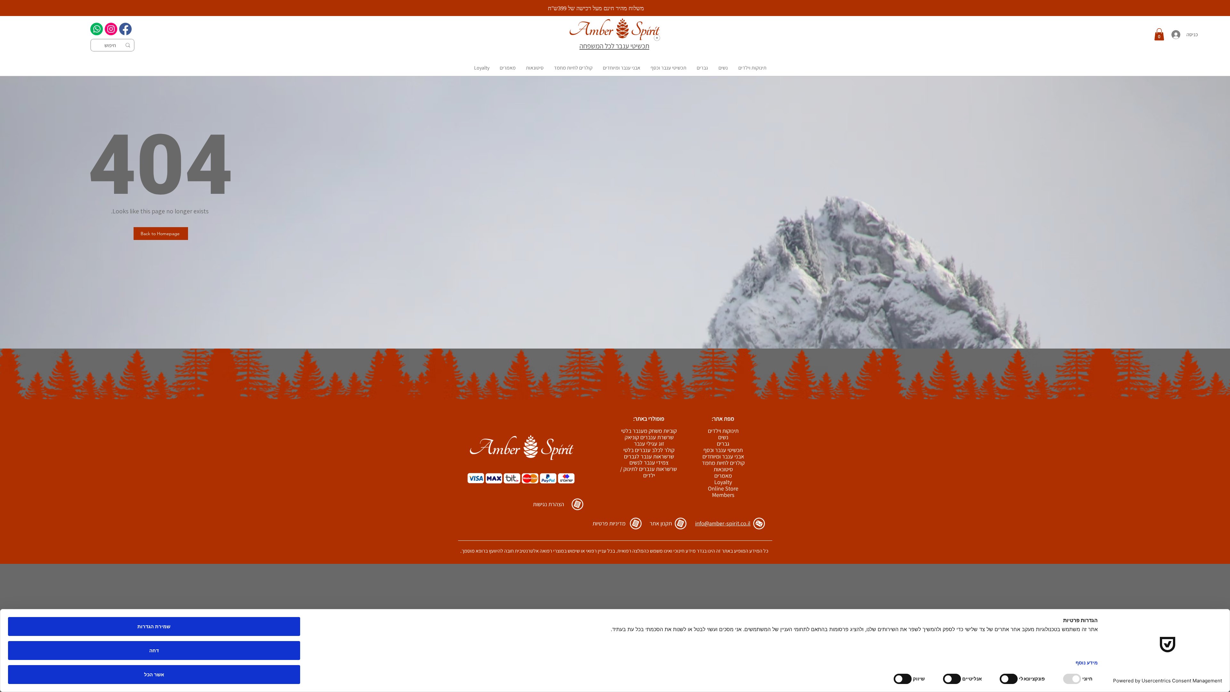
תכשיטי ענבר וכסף (723, 450)
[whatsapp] (96, 29)
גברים (723, 444)
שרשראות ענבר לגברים (649, 456)
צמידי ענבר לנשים (648, 462)
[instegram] (111, 29)
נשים (723, 437)
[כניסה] (1175, 34)
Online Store (723, 488)
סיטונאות (723, 469)
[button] (1159, 34)
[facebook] (125, 29)
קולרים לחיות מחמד (723, 463)
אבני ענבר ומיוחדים (723, 456)
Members (723, 495)
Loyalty (723, 482)
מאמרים (723, 476)
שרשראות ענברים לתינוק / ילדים (648, 472)
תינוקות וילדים (723, 431)
